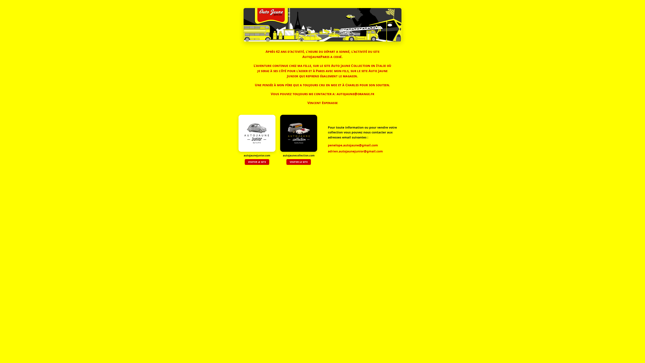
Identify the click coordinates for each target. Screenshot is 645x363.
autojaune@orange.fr (355, 94)
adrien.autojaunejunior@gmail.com (355, 151)
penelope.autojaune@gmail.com (353, 145)
